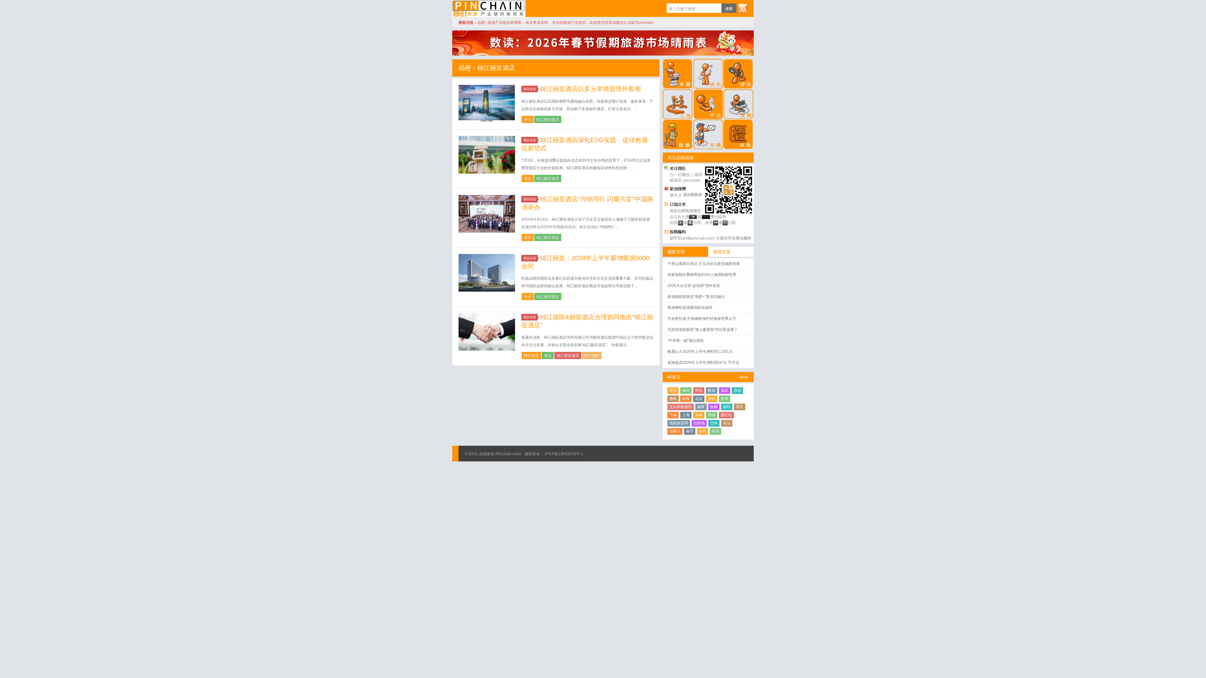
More (744, 377)
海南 (699, 415)
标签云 (674, 376)
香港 (711, 415)
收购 (714, 407)
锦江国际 (591, 355)
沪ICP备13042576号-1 (564, 454)
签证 (727, 423)
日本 (714, 423)
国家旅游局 (678, 423)
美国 (702, 431)
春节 (689, 431)
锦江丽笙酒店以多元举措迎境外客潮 (590, 88)
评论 (699, 390)
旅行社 (726, 415)
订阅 (742, 8)
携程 (673, 398)
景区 (739, 407)
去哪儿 (675, 431)
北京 (699, 398)
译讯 (686, 390)
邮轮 (727, 407)
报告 (711, 398)
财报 (686, 398)
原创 (737, 390)
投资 (724, 398)
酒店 (724, 390)
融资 (701, 407)
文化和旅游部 (680, 407)
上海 (686, 415)
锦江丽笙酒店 (547, 119)
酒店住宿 (529, 89)
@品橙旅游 (692, 194)
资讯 (527, 119)
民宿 (715, 431)
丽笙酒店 (531, 355)
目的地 (699, 423)
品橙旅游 (488, 8)
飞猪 (673, 415)
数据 (711, 390)
